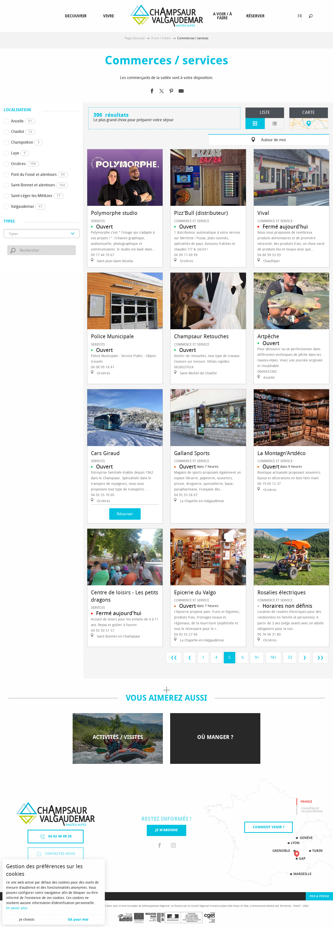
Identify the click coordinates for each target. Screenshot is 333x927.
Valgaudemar (26, 206)
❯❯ (320, 657)
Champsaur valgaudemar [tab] (312, 810)
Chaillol (21, 131)
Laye (18, 153)
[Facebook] (159, 846)
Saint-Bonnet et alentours (38, 185)
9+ (257, 657)
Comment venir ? (268, 827)
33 (290, 657)
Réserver (125, 513)
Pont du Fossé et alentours (38, 174)
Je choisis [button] (26, 919)
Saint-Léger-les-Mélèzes (35, 195)
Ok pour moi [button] (78, 919)
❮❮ (174, 657)
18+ (273, 657)
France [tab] (306, 801)
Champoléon (25, 142)
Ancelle (21, 121)
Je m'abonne (166, 830)
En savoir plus (16, 908)
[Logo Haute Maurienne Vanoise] (55, 814)
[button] (310, 16)
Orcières (23, 163)
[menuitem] (76, 16)
